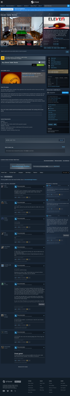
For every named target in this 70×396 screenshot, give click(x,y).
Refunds (50, 392)
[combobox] (55, 6)
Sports (45, 47)
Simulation (49, 47)
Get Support (63, 387)
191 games (6, 219)
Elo (5, 283)
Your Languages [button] (8, 176)
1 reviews (5, 348)
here (27, 150)
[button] (3, 5)
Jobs (41, 385)
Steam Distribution (31, 390)
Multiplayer (62, 47)
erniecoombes (7, 346)
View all (63, 146)
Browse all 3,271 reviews (23, 366)
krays (5, 185)
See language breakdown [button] (49, 160)
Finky (5, 202)
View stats (50, 112)
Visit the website (51, 104)
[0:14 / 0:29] (22, 28)
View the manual (51, 110)
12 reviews (6, 266)
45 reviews (6, 235)
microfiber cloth (7, 264)
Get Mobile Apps (64, 385)
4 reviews (5, 203)
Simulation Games (8, 13)
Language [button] (21, 172)
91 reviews (6, 284)
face (5, 232)
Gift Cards (30, 392)
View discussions (51, 117)
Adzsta (5, 217)
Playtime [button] (35, 172)
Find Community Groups (53, 119)
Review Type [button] (3, 172)
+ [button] (65, 47)
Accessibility (51, 385)
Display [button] (41, 172)
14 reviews (6, 317)
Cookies (50, 390)
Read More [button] (41, 304)
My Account (63, 390)
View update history (52, 114)
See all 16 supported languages (54, 86)
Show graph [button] (65, 172)
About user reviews (58, 160)
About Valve (42, 383)
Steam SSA (30, 385)
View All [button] (43, 70)
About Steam (30, 383)
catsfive (5, 331)
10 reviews (6, 187)
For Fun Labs (56, 43)
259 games (6, 316)
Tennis (58, 47)
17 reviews (6, 220)
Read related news (52, 116)
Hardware (42, 387)
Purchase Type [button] (13, 172)
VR (52, 47)
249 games (6, 234)
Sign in (2, 51)
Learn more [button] (65, 92)
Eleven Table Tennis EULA (53, 71)
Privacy (50, 383)
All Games (3, 13)
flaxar (5, 314)
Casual (55, 47)
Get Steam (63, 383)
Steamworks (30, 387)
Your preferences (66, 160)
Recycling (42, 390)
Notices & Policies (52, 387)
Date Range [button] (28, 172)
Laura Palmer (7, 246)
